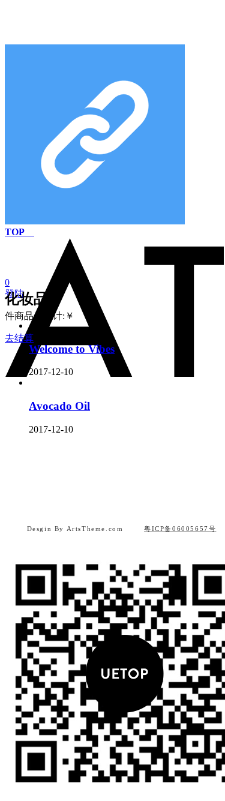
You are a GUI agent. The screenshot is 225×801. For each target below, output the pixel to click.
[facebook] (125, 505)
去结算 (19, 338)
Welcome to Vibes (72, 349)
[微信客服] (113, 505)
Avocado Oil (59, 406)
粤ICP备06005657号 (180, 528)
